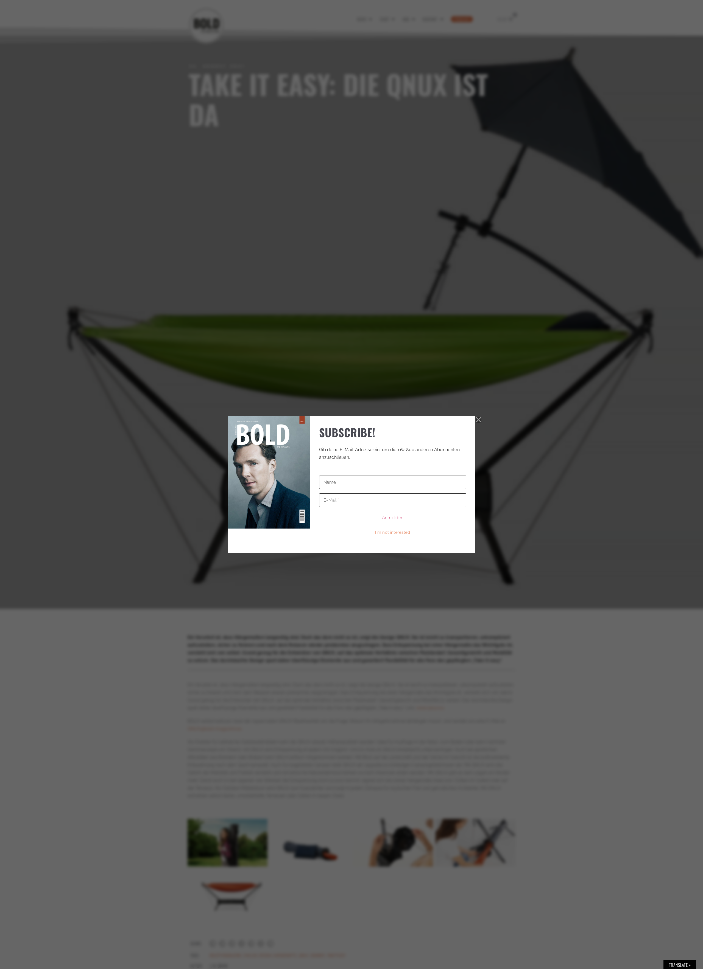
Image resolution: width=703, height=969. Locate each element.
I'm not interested (392, 532)
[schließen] (478, 420)
